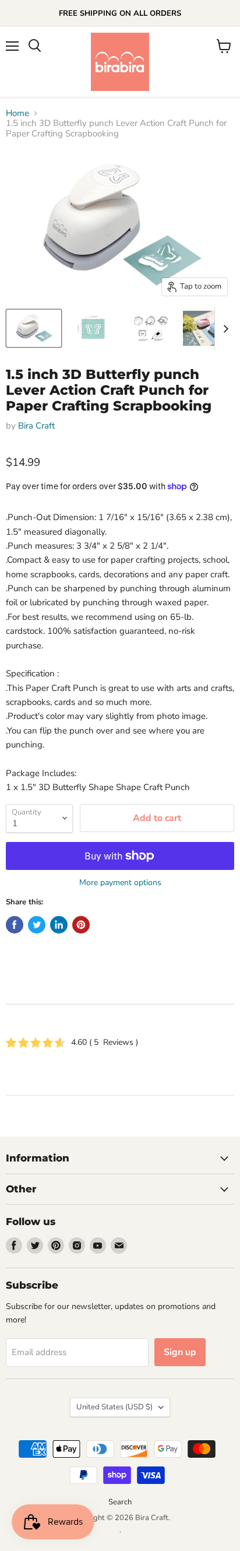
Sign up (180, 1352)
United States (114, 1407)
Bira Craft (36, 425)
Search (120, 1502)
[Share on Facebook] (14, 925)
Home (17, 113)
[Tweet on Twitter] (36, 925)
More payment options (120, 882)
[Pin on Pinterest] (81, 925)
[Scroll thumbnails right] (223, 328)
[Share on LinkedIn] (59, 925)
